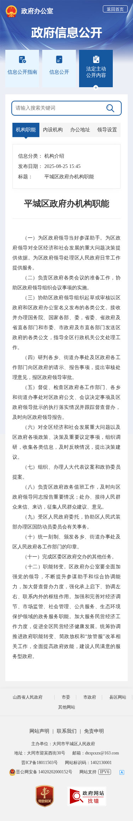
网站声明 (39, 731)
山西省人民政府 (28, 697)
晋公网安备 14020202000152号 (44, 771)
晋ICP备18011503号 (39, 762)
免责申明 (94, 731)
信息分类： (28, 156)
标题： (25, 176)
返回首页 (115, 9)
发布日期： (28, 166)
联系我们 (67, 731)
